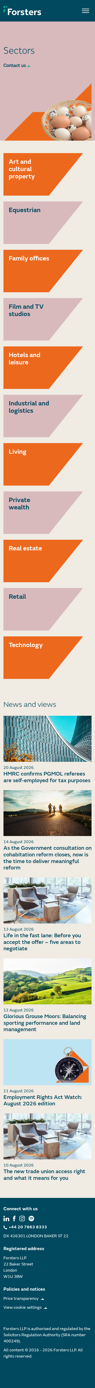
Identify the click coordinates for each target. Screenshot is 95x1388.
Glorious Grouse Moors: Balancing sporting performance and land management (44, 1023)
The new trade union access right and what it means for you (44, 1174)
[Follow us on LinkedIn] (6, 1218)
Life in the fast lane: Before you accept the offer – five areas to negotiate (42, 942)
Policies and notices (24, 1289)
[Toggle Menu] (85, 10)
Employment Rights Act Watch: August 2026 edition (42, 1100)
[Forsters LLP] (22, 10)
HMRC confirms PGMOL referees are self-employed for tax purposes (46, 777)
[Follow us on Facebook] (14, 1218)
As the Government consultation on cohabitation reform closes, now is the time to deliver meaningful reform (47, 858)
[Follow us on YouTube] (31, 1218)
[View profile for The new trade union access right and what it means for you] (47, 1136)
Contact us (14, 65)
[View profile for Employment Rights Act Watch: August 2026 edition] (47, 1062)
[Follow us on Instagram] (22, 1218)
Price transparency (21, 1298)
